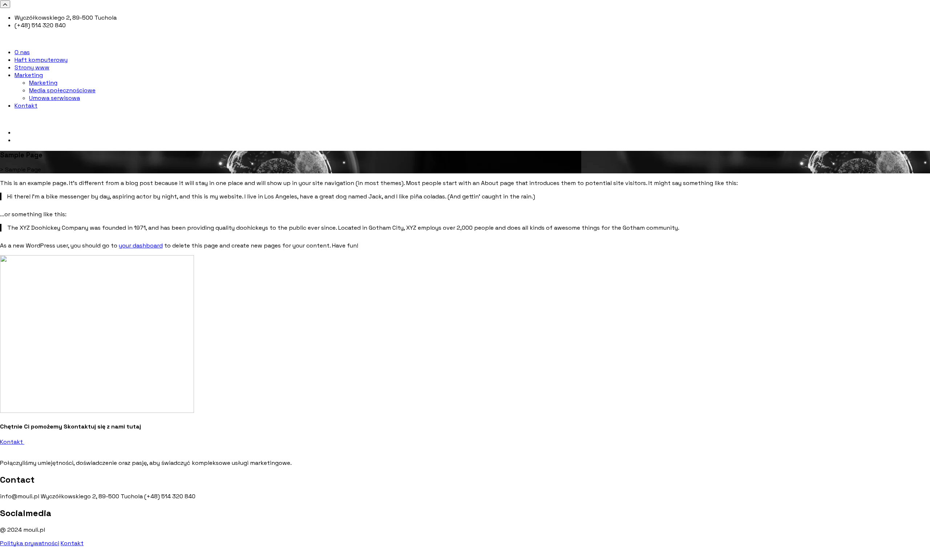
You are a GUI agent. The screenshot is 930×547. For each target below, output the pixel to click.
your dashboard (141, 245)
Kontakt (12, 442)
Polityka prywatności (29, 543)
